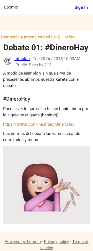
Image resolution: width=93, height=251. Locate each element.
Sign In (81, 7)
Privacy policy (56, 241)
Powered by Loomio (23, 241)
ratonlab (22, 58)
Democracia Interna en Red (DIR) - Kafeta (38, 37)
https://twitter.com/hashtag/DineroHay (38, 124)
